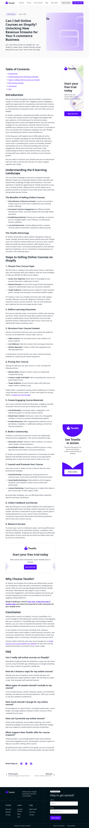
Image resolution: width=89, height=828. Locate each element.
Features (21, 3)
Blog (46, 3)
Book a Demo (56, 818)
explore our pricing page (21, 395)
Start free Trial (30, 567)
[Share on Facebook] (31, 763)
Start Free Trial (78, 3)
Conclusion (12, 86)
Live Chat (32, 812)
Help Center (54, 3)
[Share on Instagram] (21, 763)
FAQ (9, 89)
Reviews (8, 812)
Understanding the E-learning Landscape (23, 77)
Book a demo (66, 3)
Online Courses (11, 14)
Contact (31, 815)
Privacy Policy (71, 826)
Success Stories (38, 3)
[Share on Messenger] (26, 763)
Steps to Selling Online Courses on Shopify (24, 80)
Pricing (29, 3)
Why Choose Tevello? (16, 83)
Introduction (13, 74)
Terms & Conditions (59, 826)
